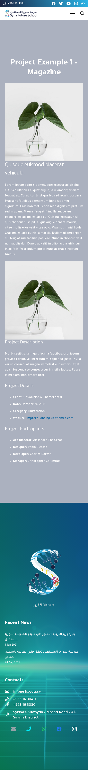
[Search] (82, 13)
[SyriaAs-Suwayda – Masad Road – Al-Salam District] (9, 715)
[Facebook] (53, 3)
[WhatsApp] (83, 3)
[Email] (13, 729)
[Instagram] (76, 4)
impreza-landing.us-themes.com (49, 418)
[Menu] (73, 13)
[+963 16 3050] (9, 705)
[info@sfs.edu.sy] (9, 692)
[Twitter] (61, 3)
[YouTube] (69, 3)
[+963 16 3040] (9, 699)
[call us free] (29, 729)
